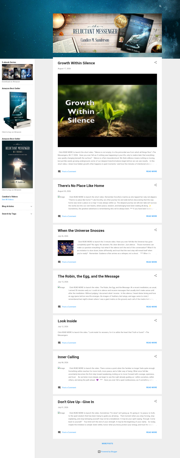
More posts (107, 444)
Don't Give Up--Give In (76, 402)
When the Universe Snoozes (81, 230)
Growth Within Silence (76, 63)
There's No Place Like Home (81, 186)
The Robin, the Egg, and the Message (88, 276)
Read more (151, 171)
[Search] (160, 6)
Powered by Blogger (109, 452)
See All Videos (8, 199)
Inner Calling (68, 357)
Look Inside (67, 321)
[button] (155, 63)
